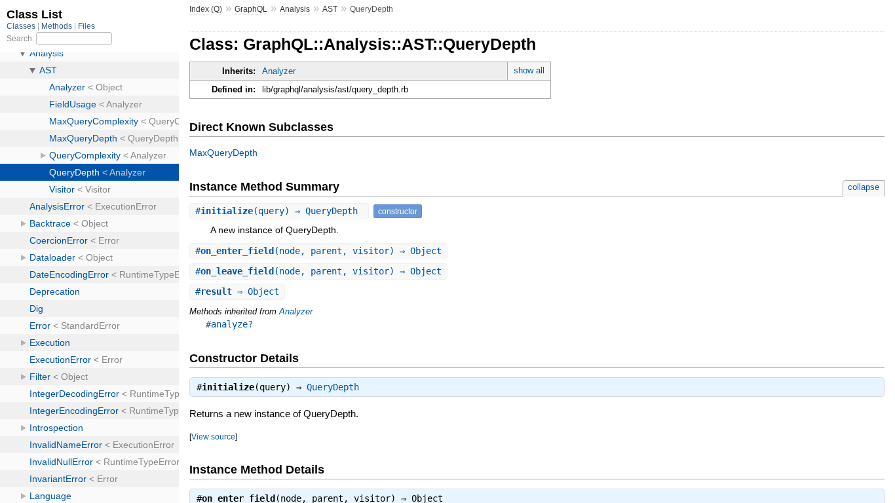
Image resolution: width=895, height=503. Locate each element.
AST (329, 9)
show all (529, 70)
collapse (863, 187)
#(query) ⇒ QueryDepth (279, 211)
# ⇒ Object (237, 291)
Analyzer (278, 71)
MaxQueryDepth (223, 152)
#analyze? (229, 324)
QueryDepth (333, 387)
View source (213, 436)
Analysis (295, 9)
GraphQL (251, 9)
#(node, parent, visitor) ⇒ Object (318, 251)
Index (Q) (205, 9)
